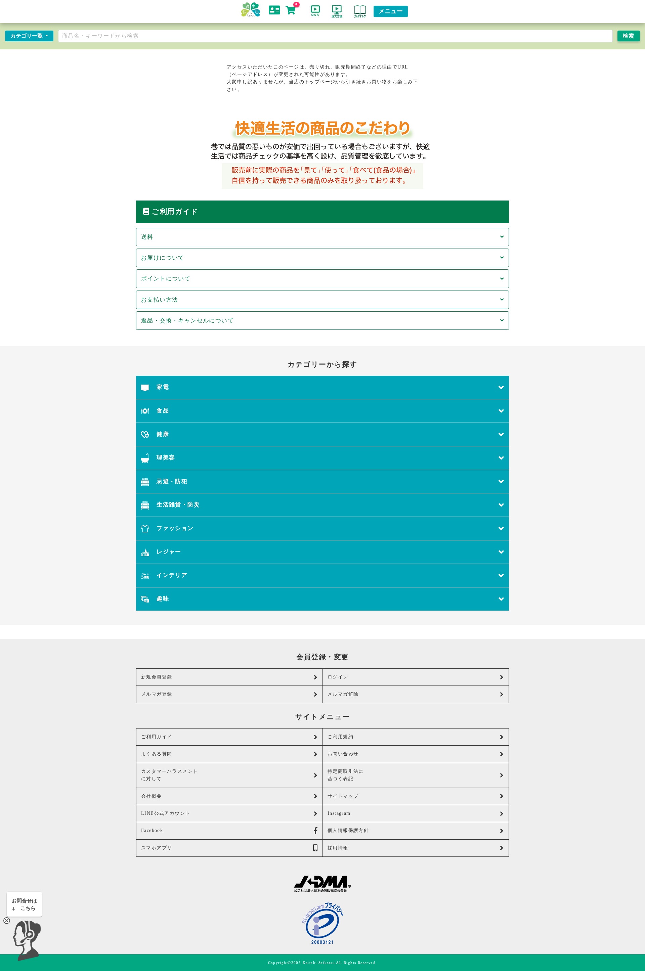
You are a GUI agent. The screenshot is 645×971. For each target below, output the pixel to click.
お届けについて (162, 258)
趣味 (162, 598)
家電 (162, 387)
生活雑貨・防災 (177, 504)
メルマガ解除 (343, 694)
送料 (147, 237)
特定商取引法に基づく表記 (346, 775)
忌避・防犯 (171, 481)
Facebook (152, 830)
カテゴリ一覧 (27, 36)
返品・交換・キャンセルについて (187, 320)
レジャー (168, 551)
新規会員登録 (156, 676)
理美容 (165, 457)
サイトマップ (343, 796)
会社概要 (151, 796)
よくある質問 (156, 753)
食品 (162, 410)
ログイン (338, 676)
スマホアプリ (156, 847)
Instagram (339, 813)
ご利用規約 (340, 736)
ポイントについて (165, 278)
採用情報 (338, 847)
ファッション (174, 528)
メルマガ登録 (156, 694)
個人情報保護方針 (348, 830)
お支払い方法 (159, 300)
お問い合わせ (343, 753)
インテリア (171, 575)
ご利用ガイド (156, 736)
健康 (162, 434)
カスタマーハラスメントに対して (169, 775)
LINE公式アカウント (165, 813)
